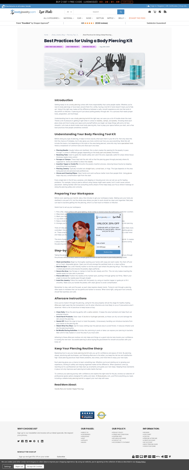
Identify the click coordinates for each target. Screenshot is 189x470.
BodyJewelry (102, 376)
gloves (129, 173)
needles (99, 121)
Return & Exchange (119, 438)
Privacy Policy (118, 432)
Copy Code (126, 2)
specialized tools (127, 143)
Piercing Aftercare (150, 438)
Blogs (84, 442)
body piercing (75, 105)
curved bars (99, 168)
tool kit (75, 198)
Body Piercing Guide (151, 444)
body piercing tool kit (82, 118)
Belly (121, 18)
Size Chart (147, 434)
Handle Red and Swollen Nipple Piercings (69, 389)
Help (83, 438)
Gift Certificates (172, 6)
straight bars (90, 168)
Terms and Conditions (121, 434)
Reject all (19, 466)
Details (28, 6)
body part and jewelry (104, 152)
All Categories (51, 18)
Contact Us (117, 440)
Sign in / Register (157, 6)
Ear (79, 18)
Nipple (110, 18)
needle (90, 162)
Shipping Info (117, 436)
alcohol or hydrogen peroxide (94, 316)
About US (85, 432)
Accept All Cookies (34, 466)
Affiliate (85, 440)
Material (68, 18)
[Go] (120, 11)
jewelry (114, 121)
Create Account (149, 440)
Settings (7, 466)
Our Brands (86, 434)
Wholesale (85, 436)
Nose (88, 18)
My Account (148, 442)
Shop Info (183, 6)
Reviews (146, 432)
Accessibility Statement (121, 442)
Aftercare (58, 305)
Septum (100, 18)
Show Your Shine (150, 446)
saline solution (93, 312)
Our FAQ (146, 436)
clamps (105, 121)
